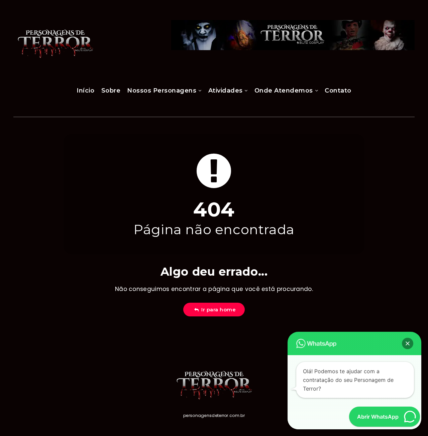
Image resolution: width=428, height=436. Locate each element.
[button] (407, 343)
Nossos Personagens (161, 90)
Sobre (111, 90)
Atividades (225, 90)
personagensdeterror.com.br (214, 415)
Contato (338, 90)
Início (85, 90)
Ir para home (217, 309)
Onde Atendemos (283, 90)
